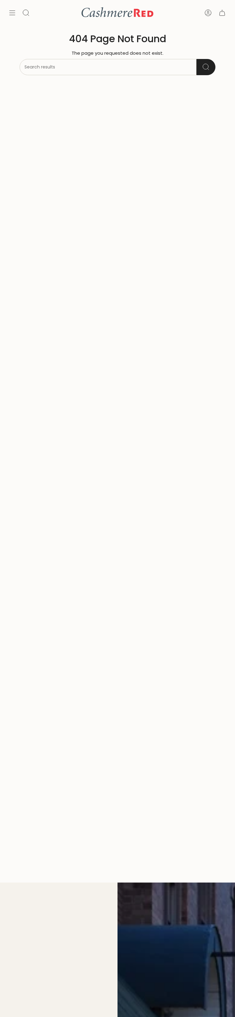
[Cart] (222, 13)
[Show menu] (12, 13)
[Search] (205, 67)
